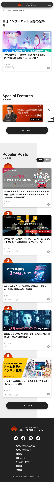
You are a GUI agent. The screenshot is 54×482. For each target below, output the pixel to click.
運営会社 (19, 454)
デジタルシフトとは (22, 450)
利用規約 (19, 470)
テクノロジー (9, 67)
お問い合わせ (20, 458)
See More (27, 130)
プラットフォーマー (10, 251)
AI (5, 346)
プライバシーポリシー (23, 462)
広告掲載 (19, 466)
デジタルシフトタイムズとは (25, 446)
